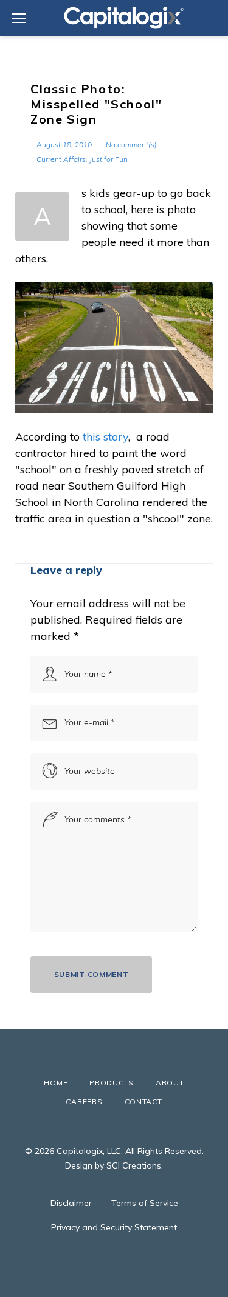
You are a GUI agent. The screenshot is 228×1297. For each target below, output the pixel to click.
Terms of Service (144, 1203)
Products (111, 1082)
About (170, 1082)
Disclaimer (71, 1203)
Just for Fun (108, 159)
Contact (143, 1101)
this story (105, 437)
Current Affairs (61, 159)
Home (55, 1082)
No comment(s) (131, 144)
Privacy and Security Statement (114, 1227)
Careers (84, 1101)
